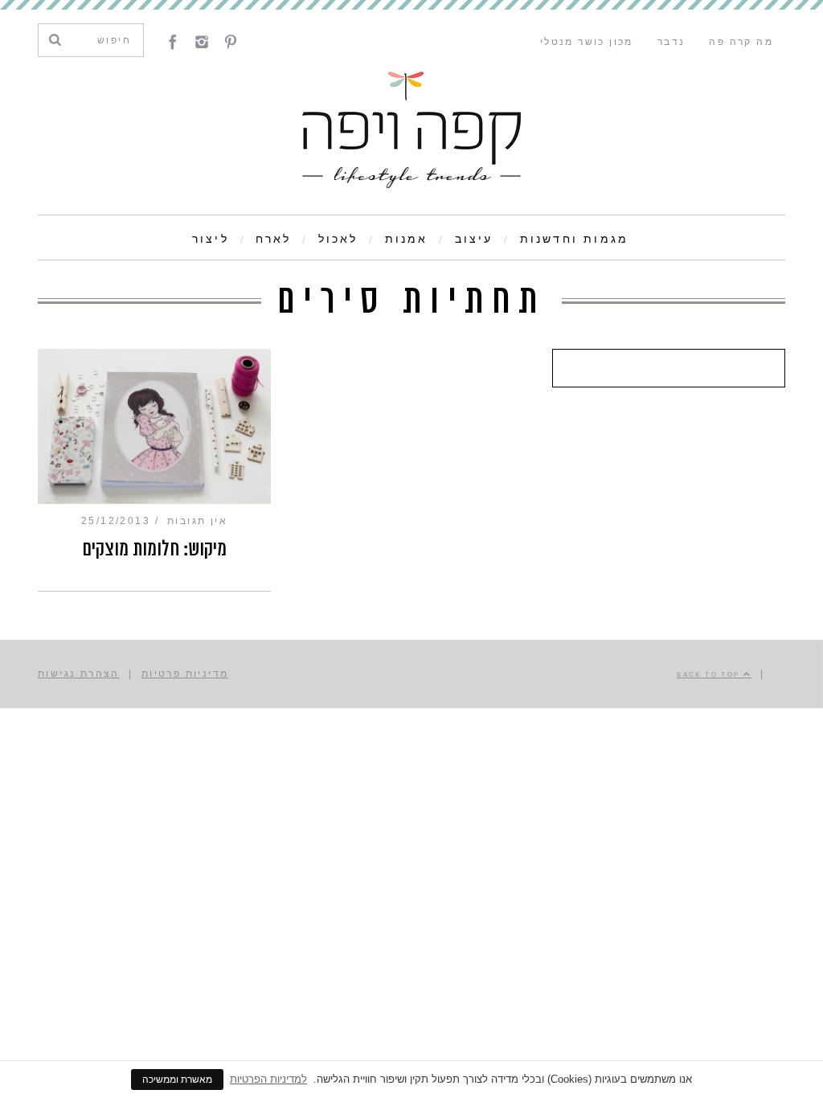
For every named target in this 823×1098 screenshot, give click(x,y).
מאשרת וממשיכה (177, 1079)
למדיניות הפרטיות (268, 1079)
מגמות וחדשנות (574, 238)
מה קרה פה (741, 41)
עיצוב (474, 238)
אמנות (406, 238)
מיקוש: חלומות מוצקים (154, 549)
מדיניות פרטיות (185, 673)
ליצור (210, 238)
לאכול (338, 238)
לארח (274, 238)
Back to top (710, 674)
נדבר (671, 41)
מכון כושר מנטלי (586, 41)
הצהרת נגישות (79, 673)
